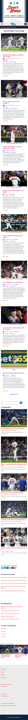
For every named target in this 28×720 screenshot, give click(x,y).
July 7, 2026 (5, 106)
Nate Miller (7, 150)
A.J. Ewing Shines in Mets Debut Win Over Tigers (13, 328)
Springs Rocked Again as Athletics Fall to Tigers (13, 55)
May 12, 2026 (16, 331)
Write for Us (14, 19)
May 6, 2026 (13, 375)
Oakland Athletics (12, 61)
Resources (3, 677)
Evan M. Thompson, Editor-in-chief (12, 58)
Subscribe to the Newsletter (7, 703)
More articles (14, 394)
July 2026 (3, 631)
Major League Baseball (5, 27)
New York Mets (12, 333)
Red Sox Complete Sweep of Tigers (13, 373)
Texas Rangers (13, 152)
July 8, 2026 (5, 60)
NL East (2, 657)
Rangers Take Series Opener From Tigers (13, 191)
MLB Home (3, 669)
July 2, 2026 (12, 194)
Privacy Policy (4, 686)
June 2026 (3, 634)
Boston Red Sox (6, 376)
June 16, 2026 (15, 284)
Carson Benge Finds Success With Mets (10, 610)
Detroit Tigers (5, 61)
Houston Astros (12, 241)
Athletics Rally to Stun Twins (7, 616)
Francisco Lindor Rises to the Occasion (10, 619)
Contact (3, 674)
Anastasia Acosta (8, 239)
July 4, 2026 (12, 150)
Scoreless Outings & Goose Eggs (8, 705)
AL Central (17, 658)
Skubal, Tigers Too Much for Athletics (11, 102)
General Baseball (6, 108)
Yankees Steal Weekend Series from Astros (15, 591)
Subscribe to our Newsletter (14, 21)
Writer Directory (5, 696)
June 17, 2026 (15, 239)
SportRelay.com (17, 717)
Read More (5, 75)
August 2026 (4, 628)
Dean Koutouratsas (9, 331)
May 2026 (3, 636)
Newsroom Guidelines (6, 684)
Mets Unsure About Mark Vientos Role (10, 613)
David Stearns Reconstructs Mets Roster (17, 577)
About (2, 672)
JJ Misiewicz (7, 375)
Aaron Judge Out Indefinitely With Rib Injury (15, 580)
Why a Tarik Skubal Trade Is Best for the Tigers (16, 583)
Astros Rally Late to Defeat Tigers (13, 282)
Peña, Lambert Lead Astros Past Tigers (12, 236)
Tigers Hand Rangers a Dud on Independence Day (12, 147)
